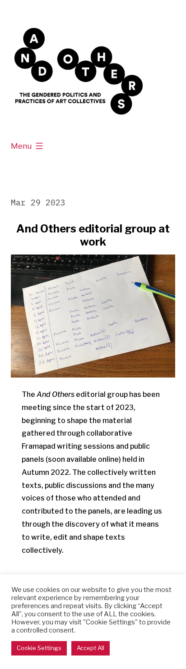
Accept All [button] (90, 647)
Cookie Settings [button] (39, 647)
